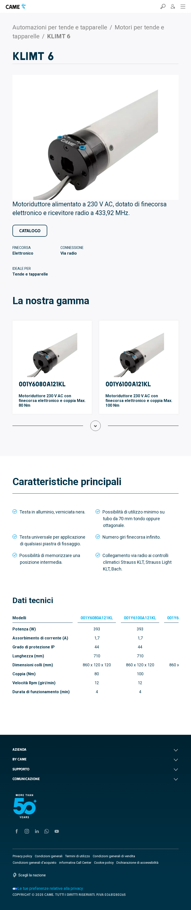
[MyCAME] (173, 6)
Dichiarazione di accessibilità (137, 862)
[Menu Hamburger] (183, 6)
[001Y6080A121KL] (52, 352)
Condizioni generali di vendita (114, 856)
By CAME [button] (19, 759)
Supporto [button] (21, 769)
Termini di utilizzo (77, 856)
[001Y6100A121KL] (138, 352)
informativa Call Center (75, 862)
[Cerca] (163, 6)
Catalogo (30, 230)
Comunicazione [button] (26, 779)
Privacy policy (22, 856)
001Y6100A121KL (128, 384)
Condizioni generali (48, 856)
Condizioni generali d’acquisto (34, 862)
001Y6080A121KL (42, 384)
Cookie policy (104, 862)
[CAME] (16, 6)
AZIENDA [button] (19, 749)
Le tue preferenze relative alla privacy (50, 888)
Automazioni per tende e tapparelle (59, 27)
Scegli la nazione (32, 875)
